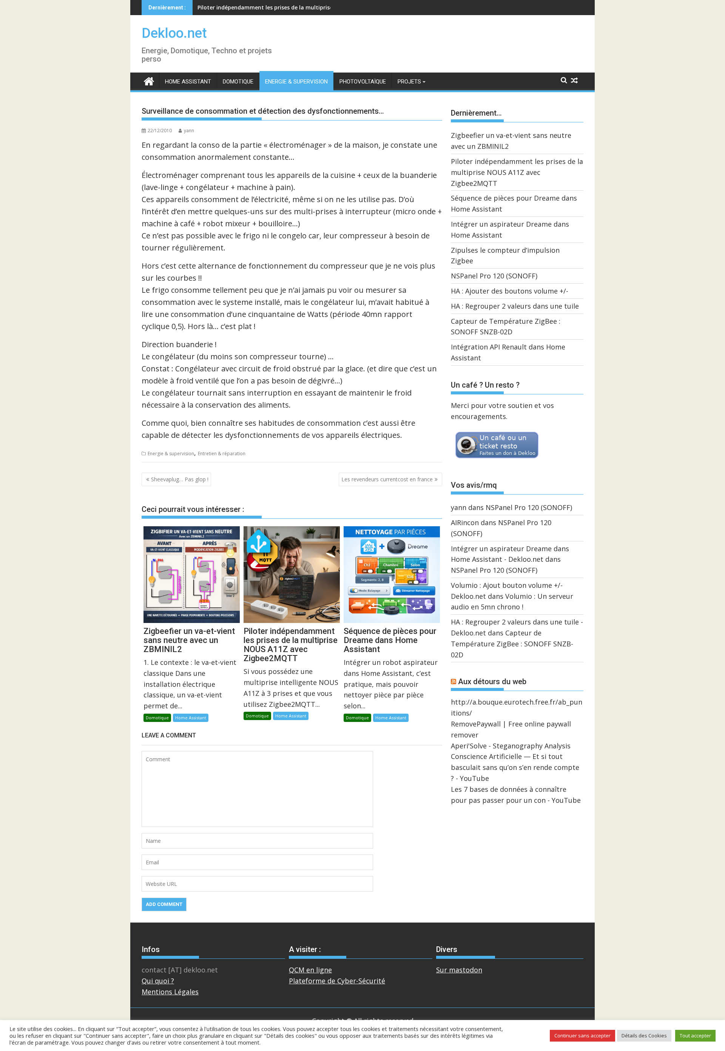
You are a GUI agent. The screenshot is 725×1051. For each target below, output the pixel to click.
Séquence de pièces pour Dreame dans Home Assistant (269, 7)
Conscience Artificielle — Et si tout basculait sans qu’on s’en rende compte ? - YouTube (515, 767)
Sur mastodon (459, 969)
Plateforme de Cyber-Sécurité (337, 980)
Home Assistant (188, 81)
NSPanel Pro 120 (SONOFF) (494, 275)
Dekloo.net (174, 33)
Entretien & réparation (221, 453)
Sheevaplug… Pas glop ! (179, 479)
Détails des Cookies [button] (644, 1035)
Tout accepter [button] (695, 1035)
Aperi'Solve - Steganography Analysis (511, 745)
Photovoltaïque (362, 81)
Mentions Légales (170, 991)
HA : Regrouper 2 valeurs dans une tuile (515, 306)
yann (189, 130)
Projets (409, 81)
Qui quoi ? (158, 980)
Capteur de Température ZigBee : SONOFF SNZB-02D (512, 643)
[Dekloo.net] (149, 81)
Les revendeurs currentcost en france (387, 479)
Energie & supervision (296, 81)
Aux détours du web (492, 681)
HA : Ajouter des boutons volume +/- (509, 290)
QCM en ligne (310, 969)
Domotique (238, 81)
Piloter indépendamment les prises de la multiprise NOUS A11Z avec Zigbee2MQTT (517, 172)
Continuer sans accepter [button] (582, 1035)
